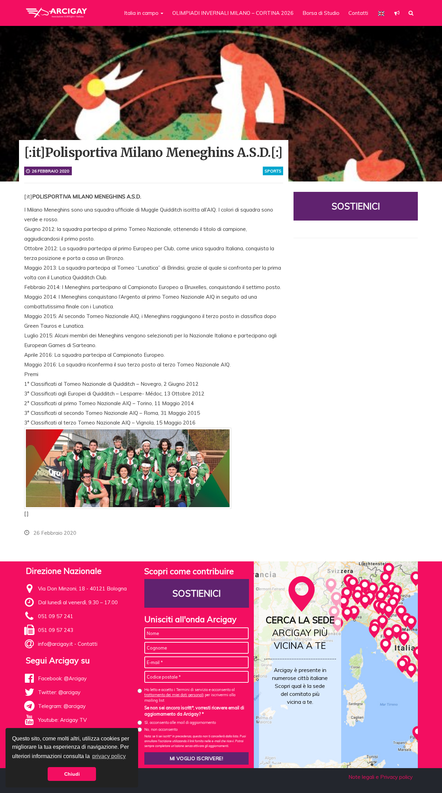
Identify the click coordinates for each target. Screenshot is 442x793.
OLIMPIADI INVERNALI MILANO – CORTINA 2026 (233, 13)
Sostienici (356, 206)
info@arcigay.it (55, 644)
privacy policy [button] (109, 756)
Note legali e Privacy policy (380, 777)
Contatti (358, 13)
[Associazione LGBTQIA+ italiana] (56, 9)
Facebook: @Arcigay (62, 678)
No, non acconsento (160, 729)
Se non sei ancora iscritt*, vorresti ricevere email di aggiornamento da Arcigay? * (194, 711)
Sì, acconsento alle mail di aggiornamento (180, 722)
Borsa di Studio (320, 13)
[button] (397, 13)
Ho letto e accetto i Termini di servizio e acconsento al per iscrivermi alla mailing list (190, 695)
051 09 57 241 (55, 616)
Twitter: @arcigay (59, 692)
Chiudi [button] (72, 774)
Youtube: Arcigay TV (62, 720)
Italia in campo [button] (142, 13)
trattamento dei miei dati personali (174, 694)
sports (273, 171)
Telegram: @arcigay (62, 706)
